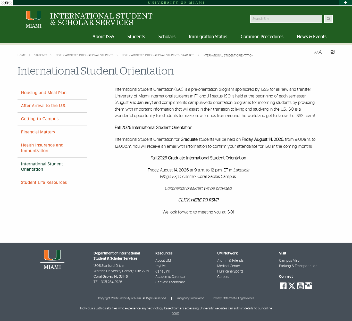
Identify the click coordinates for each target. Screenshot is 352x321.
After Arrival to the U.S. (43, 106)
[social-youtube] (300, 286)
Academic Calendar (170, 277)
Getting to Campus (40, 119)
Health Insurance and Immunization (42, 148)
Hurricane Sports (230, 271)
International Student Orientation (228, 55)
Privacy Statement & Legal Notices (233, 298)
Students (41, 55)
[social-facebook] (283, 286)
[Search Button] (328, 19)
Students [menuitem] (136, 37)
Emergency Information (190, 298)
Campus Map (289, 260)
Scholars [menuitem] (166, 37)
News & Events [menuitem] (311, 37)
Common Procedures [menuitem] (262, 37)
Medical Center (228, 266)
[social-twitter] (292, 285)
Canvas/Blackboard (170, 282)
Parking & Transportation (298, 266)
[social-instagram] (308, 286)
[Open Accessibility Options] (6, 2)
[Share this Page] (330, 52)
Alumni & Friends (230, 260)
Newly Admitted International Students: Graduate (158, 55)
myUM (160, 266)
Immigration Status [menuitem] (208, 37)
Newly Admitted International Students (85, 55)
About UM (163, 260)
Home (22, 55)
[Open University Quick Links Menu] (345, 2)
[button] (340, 306)
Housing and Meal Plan (44, 93)
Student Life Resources (44, 182)
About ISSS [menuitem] (103, 37)
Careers (223, 277)
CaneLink (162, 271)
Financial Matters (38, 132)
